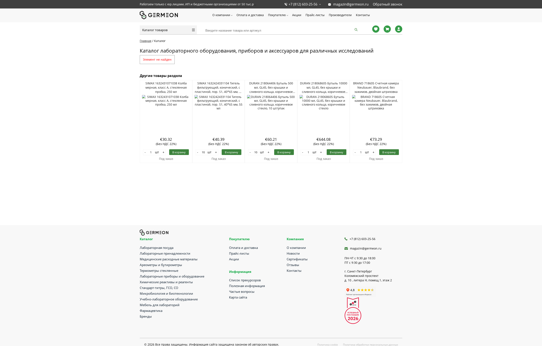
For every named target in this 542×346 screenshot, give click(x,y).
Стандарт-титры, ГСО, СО (159, 288)
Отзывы (293, 265)
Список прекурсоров (245, 280)
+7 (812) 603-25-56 (303, 4)
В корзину (179, 152)
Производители (340, 15)
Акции (296, 15)
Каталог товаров (155, 30)
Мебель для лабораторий (160, 305)
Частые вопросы (241, 291)
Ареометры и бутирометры (161, 265)
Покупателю (277, 15)
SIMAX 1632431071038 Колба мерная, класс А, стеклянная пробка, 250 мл (166, 87)
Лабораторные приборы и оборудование (172, 276)
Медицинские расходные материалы (169, 259)
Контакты (363, 15)
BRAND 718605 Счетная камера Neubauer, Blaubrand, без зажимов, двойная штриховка (376, 87)
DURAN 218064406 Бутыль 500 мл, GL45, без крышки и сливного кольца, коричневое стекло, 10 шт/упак (271, 87)
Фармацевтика (151, 310)
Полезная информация (247, 286)
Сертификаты (297, 259)
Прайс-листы (315, 15)
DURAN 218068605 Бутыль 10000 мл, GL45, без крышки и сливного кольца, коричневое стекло (323, 87)
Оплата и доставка (250, 15)
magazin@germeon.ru (351, 4)
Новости (293, 253)
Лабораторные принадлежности (165, 253)
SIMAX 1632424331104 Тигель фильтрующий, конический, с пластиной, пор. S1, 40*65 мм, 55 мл (218, 87)
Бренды (146, 316)
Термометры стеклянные (159, 270)
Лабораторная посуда (156, 248)
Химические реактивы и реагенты (166, 282)
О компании (221, 15)
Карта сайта (238, 297)
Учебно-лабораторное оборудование (169, 299)
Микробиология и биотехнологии (166, 293)
